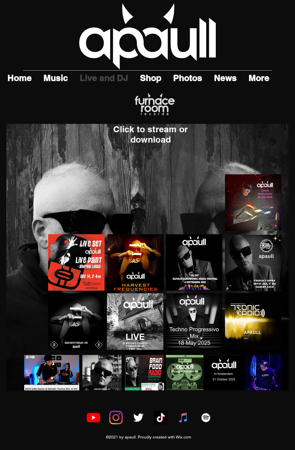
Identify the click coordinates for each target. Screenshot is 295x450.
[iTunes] (183, 417)
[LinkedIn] (161, 417)
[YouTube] (93, 417)
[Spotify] (206, 417)
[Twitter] (138, 417)
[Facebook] (116, 417)
